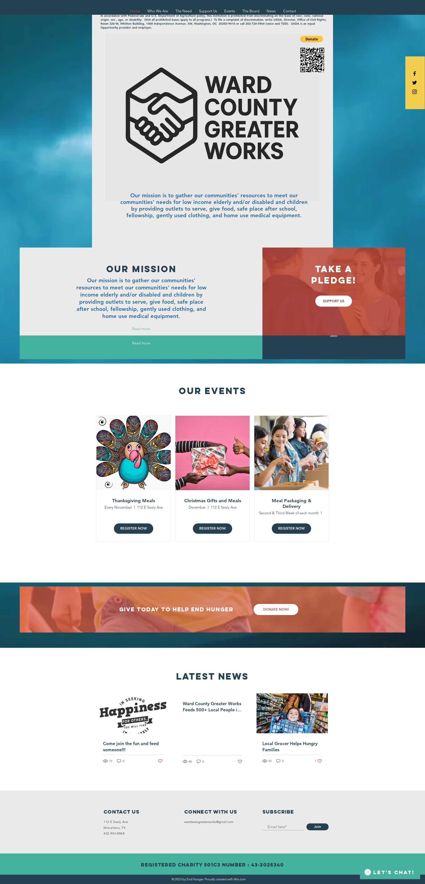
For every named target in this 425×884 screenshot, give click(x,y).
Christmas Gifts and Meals (212, 500)
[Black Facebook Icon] (414, 73)
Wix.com (240, 879)
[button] (311, 39)
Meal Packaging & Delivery (291, 503)
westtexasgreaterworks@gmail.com (208, 822)
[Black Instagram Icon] (414, 92)
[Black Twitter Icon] (414, 83)
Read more (141, 328)
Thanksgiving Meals (133, 500)
